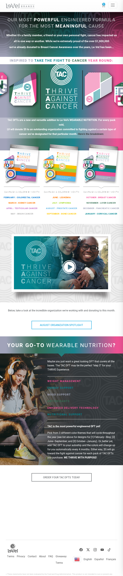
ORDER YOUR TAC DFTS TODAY (61, 477)
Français (111, 559)
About (42, 556)
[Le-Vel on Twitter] (88, 549)
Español (99, 559)
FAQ (50, 556)
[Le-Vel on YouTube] (102, 549)
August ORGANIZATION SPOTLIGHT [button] (61, 325)
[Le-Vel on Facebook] (81, 549)
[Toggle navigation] (112, 5)
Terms (10, 556)
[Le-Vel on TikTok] (109, 549)
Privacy (21, 556)
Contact (32, 556)
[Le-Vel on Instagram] (95, 549)
